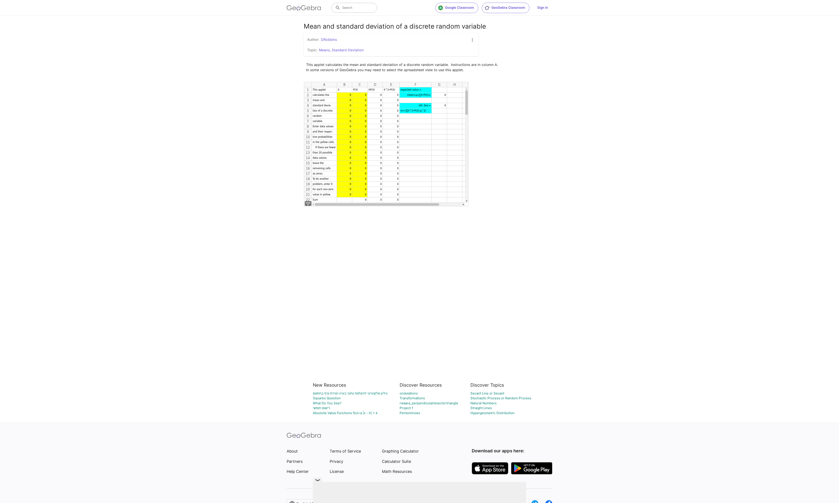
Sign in (542, 7)
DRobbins (329, 39)
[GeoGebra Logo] (304, 7)
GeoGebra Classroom (508, 7)
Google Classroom (459, 7)
